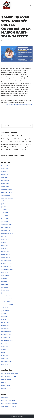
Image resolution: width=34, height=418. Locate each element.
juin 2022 (4, 314)
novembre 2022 (6, 299)
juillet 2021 (5, 346)
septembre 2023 (7, 269)
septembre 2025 (7, 198)
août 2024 (4, 236)
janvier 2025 (5, 222)
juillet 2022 (5, 311)
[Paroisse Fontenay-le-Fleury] (6, 5)
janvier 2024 (5, 257)
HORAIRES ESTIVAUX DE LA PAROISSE (14, 150)
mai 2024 (4, 245)
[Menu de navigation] (31, 5)
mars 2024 (5, 251)
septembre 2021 (7, 340)
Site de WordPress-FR (8, 406)
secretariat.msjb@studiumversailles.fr (19, 104)
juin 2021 (4, 349)
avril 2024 (4, 248)
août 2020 (4, 364)
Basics (3, 382)
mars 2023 (5, 287)
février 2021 (5, 355)
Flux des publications (8, 400)
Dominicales (5, 385)
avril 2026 (4, 177)
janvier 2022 (5, 328)
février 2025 (5, 219)
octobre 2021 (5, 337)
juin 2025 (4, 207)
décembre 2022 (6, 296)
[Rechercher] (31, 126)
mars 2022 (5, 322)
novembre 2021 (6, 334)
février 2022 (5, 325)
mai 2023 (4, 281)
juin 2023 (4, 278)
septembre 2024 (7, 233)
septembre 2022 (7, 305)
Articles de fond (6, 379)
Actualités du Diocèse (8, 376)
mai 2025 (4, 210)
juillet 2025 (5, 204)
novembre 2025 (6, 192)
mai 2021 (4, 352)
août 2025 (4, 201)
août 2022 (4, 308)
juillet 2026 (5, 168)
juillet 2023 (5, 275)
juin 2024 (4, 242)
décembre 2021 (6, 331)
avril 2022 (4, 320)
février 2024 (5, 254)
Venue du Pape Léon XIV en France (13, 136)
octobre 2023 (6, 266)
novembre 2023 (6, 263)
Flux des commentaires (9, 403)
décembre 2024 (6, 225)
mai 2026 (4, 174)
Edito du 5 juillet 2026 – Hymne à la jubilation (16, 139)
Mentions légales (17, 416)
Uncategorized (6, 388)
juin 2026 (4, 171)
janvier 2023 (5, 293)
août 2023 (4, 272)
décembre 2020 (6, 361)
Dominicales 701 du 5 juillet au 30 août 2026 (16, 142)
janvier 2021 (5, 358)
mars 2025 (5, 216)
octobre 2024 (6, 230)
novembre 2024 (6, 228)
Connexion (4, 397)
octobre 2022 (6, 302)
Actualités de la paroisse (9, 373)
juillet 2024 (5, 239)
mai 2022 (4, 317)
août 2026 (4, 165)
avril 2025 (4, 213)
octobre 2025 (6, 195)
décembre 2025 (6, 189)
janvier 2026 (5, 186)
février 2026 (5, 183)
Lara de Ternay (8, 40)
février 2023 (5, 290)
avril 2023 (4, 284)
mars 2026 (5, 180)
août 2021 (4, 343)
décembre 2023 (6, 260)
